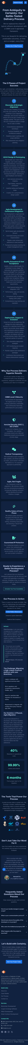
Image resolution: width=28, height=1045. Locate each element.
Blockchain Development (8, 1006)
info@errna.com (7, 1028)
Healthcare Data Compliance (14, 619)
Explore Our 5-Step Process (14, 46)
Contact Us (4, 998)
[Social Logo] (2, 1032)
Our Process (4, 996)
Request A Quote (18, 2)
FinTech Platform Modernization (14, 611)
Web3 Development (7, 1011)
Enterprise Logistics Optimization (14, 615)
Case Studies (5, 993)
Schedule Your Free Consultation (14, 589)
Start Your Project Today (14, 961)
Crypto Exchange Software (9, 1009)
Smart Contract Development (9, 1014)
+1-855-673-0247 (7, 1025)
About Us (4, 991)
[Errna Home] (3, 2)
